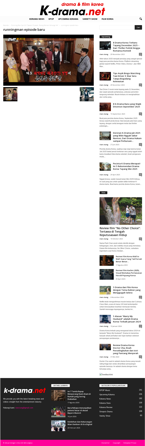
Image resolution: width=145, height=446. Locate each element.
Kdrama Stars (105, 403)
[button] (140, 19)
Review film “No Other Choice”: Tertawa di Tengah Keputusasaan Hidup (120, 231)
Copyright (116, 443)
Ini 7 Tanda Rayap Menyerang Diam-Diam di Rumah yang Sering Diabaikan (79, 395)
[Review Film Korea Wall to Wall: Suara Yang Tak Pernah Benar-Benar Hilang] (107, 260)
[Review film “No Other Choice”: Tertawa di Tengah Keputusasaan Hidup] (121, 211)
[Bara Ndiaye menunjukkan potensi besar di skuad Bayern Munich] (58, 412)
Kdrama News (36, 19)
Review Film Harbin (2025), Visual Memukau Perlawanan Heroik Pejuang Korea (129, 273)
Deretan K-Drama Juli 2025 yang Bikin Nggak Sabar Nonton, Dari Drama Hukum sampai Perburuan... (127, 136)
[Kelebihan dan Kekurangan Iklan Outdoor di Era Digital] (58, 425)
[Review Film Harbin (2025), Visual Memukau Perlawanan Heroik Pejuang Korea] (107, 274)
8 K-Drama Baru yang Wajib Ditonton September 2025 (127, 105)
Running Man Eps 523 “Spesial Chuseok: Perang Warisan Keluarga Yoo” (34, 25)
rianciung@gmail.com (24, 408)
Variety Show (90, 19)
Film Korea (107, 19)
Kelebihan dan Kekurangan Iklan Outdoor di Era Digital (80, 423)
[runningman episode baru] (48, 60)
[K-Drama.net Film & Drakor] (72, 8)
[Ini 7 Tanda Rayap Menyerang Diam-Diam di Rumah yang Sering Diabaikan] (58, 395)
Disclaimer (106, 443)
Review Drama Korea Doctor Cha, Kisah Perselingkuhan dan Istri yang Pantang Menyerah (125, 349)
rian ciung (104, 54)
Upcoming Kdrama (68, 19)
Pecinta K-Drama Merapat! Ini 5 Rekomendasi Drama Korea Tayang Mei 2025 (126, 166)
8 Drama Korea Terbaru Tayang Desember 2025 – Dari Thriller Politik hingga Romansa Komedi (126, 46)
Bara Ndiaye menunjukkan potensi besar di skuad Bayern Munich (79, 410)
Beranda (6, 25)
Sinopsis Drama (105, 412)
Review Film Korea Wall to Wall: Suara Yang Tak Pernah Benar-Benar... (129, 259)
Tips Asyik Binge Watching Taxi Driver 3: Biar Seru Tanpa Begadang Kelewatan (126, 77)
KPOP (51, 19)
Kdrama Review (105, 407)
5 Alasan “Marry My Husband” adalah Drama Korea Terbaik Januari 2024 (127, 319)
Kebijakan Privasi (129, 443)
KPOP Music (104, 390)
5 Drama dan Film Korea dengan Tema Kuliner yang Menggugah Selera (127, 290)
